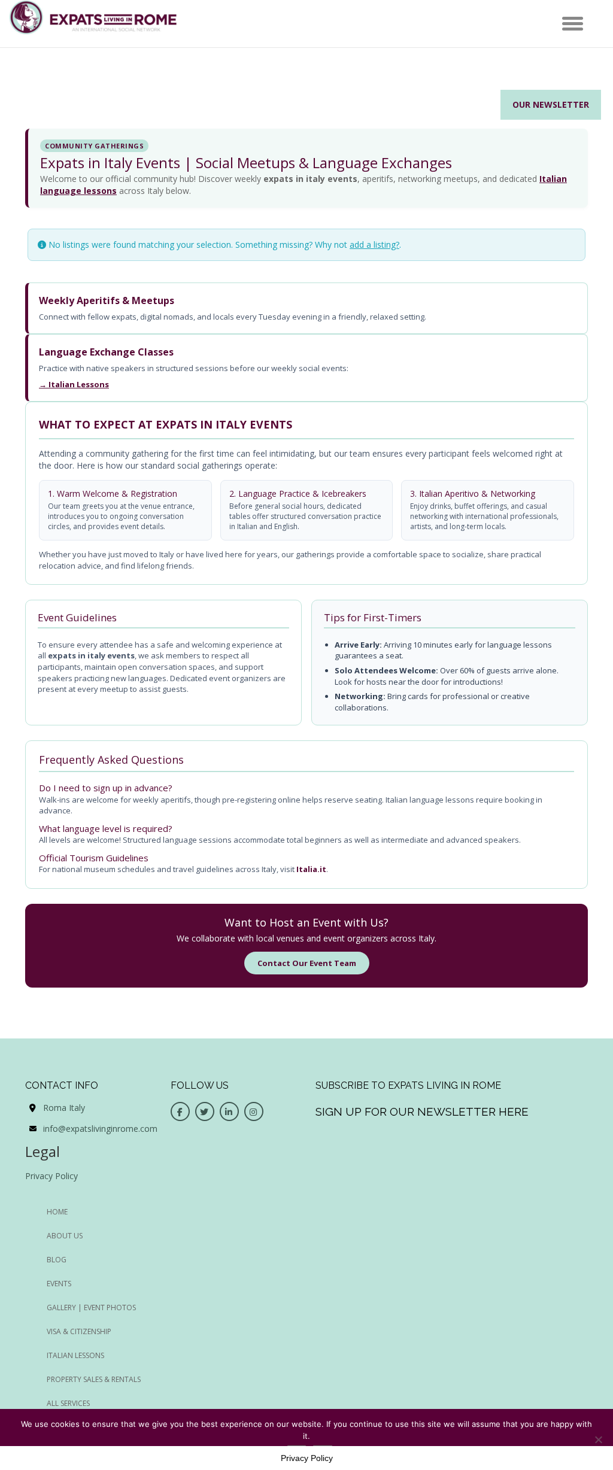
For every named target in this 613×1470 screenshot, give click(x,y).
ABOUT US (65, 1236)
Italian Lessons (75, 1355)
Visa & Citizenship (79, 1331)
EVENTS (59, 1283)
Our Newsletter (550, 104)
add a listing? (374, 244)
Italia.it (311, 869)
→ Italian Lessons (74, 384)
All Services (68, 1403)
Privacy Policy (51, 1176)
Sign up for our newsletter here (422, 1111)
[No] (598, 1439)
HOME (57, 1212)
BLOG (56, 1260)
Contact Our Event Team (306, 963)
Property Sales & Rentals (94, 1379)
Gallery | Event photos (91, 1307)
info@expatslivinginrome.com (100, 1128)
